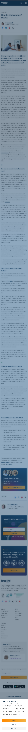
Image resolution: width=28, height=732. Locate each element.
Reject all (14, 724)
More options (14, 728)
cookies (7, 703)
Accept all (14, 720)
